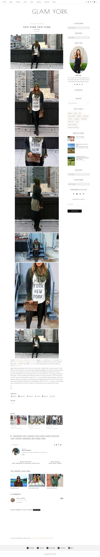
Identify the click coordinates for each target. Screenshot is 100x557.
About (11, 2)
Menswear (85, 116)
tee (49, 381)
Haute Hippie (20, 360)
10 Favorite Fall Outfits (52, 425)
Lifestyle (79, 116)
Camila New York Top (16, 425)
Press (54, 2)
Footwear (48, 436)
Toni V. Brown (20, 498)
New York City (55, 436)
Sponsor (46, 2)
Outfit (12, 438)
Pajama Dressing (26, 438)
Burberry (24, 362)
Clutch (37, 436)
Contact (38, 2)
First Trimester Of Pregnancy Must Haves (26, 463)
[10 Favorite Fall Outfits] (54, 420)
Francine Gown (14, 488)
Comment (15, 444)
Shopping (38, 438)
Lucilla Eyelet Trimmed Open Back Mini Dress (82, 158)
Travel (77, 121)
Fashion (18, 2)
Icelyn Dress (80, 136)
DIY (80, 113)
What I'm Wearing (37, 23)
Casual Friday (31, 436)
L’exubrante (18, 365)
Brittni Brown (26, 450)
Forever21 (33, 362)
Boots (24, 436)
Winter (43, 438)
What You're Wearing (73, 127)
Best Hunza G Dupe (34, 488)
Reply (62, 498)
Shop (31, 2)
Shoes (33, 438)
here (52, 360)
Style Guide (84, 119)
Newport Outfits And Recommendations (82, 146)
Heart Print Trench (55, 463)
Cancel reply (36, 509)
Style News (70, 121)
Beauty (70, 113)
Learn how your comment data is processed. (42, 538)
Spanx (42, 360)
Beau (32, 363)
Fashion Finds (71, 116)
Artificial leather (17, 436)
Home (4, 2)
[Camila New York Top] (18, 420)
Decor (25, 2)
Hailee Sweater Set (52, 488)
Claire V (16, 362)
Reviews (70, 119)
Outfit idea (18, 438)
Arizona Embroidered (33, 425)
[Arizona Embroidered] (36, 420)
